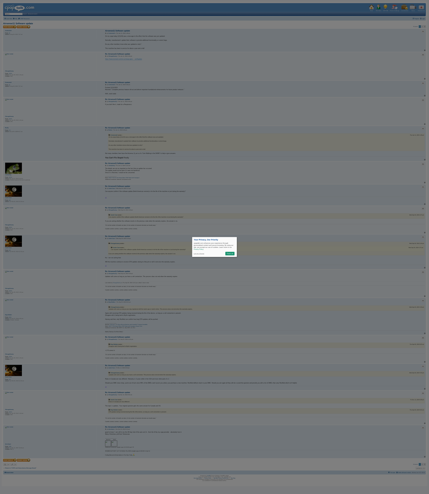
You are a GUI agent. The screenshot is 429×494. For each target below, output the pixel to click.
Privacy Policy (198, 249)
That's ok (230, 253)
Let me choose (199, 253)
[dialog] (214, 247)
